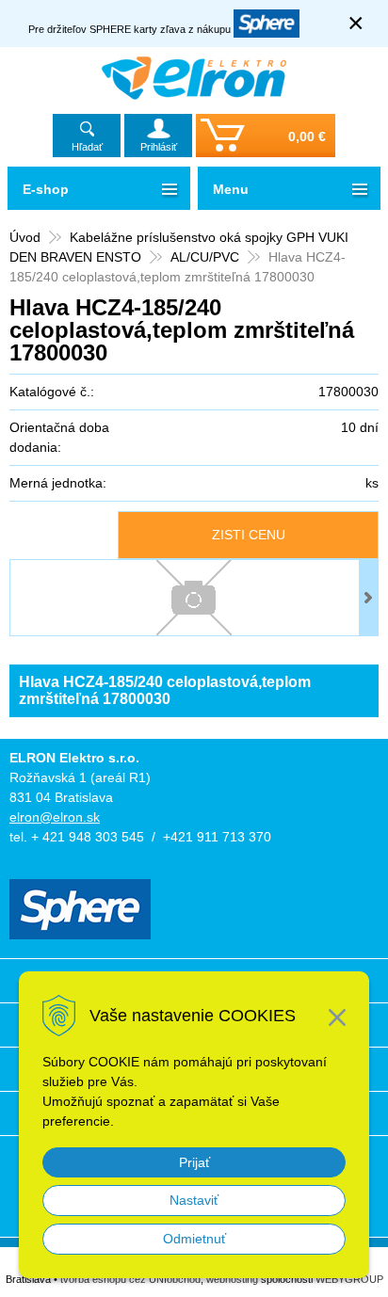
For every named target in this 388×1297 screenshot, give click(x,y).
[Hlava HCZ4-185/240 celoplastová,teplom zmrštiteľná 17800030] (194, 597)
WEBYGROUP (349, 1279)
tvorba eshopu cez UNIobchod (130, 1279)
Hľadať (87, 146)
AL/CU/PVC (204, 256)
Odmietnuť (194, 1238)
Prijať (194, 1162)
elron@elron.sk (54, 817)
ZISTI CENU (248, 534)
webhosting (232, 1279)
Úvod (24, 237)
